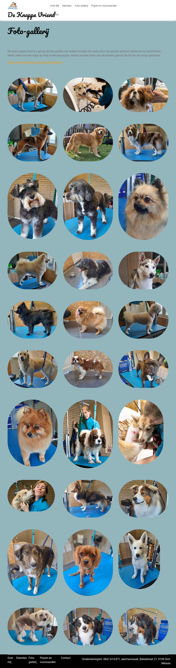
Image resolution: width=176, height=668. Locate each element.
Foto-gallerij (81, 5)
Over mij (54, 5)
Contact (54, 14)
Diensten (67, 5)
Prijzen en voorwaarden (104, 5)
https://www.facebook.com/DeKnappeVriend (35, 62)
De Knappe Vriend (31, 14)
